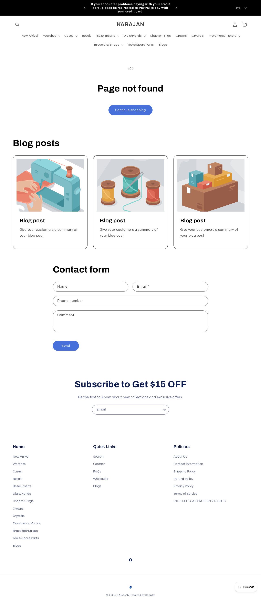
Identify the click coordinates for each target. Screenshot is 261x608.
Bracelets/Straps (25, 530)
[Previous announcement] (84, 8)
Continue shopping (130, 110)
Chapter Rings (23, 500)
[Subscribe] (164, 410)
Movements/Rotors (26, 523)
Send (66, 345)
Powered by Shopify (142, 595)
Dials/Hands (22, 493)
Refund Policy (183, 478)
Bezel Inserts (22, 486)
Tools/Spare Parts (26, 538)
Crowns (18, 508)
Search (98, 456)
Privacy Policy (184, 486)
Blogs (97, 486)
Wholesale (100, 478)
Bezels (17, 478)
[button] (17, 24)
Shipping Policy (185, 471)
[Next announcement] (176, 8)
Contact (99, 463)
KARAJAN (123, 595)
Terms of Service (185, 493)
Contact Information (188, 463)
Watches (19, 463)
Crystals (19, 515)
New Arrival (21, 456)
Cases (17, 471)
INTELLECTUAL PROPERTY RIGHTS (200, 500)
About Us (180, 456)
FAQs (97, 471)
